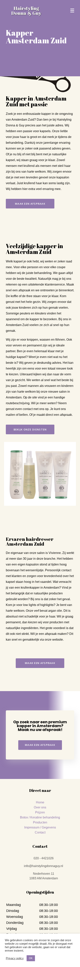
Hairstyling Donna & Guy (26, 10)
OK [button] (31, 958)
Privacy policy (15, 958)
